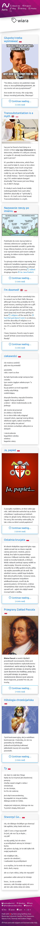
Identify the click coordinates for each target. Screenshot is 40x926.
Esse (29, 914)
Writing (23, 8)
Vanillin (20, 916)
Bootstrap (5, 916)
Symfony (24, 914)
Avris (15, 914)
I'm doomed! (12, 289)
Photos (33, 8)
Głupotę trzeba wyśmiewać (13, 39)
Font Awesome (28, 916)
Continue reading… (21, 103)
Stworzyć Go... (13, 816)
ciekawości (11, 356)
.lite (4, 910)
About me (16, 6)
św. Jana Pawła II (26, 272)
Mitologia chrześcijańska (19, 699)
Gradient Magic (26, 918)
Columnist (13, 916)
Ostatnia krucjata (15, 539)
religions (14, 315)
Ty (5, 768)
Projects (27, 6)
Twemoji (14, 918)
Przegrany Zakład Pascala (19, 609)
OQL (35, 923)
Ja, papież (10, 450)
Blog (14, 8)
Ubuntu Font (6, 918)
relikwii (32, 269)
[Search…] (11, 11)
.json (20, 910)
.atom (12, 910)
